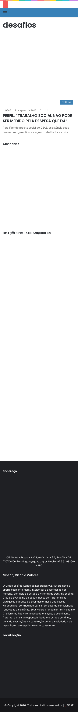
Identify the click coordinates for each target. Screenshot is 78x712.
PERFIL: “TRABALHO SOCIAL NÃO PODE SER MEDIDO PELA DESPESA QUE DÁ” (37, 118)
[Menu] (5, 14)
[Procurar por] (73, 14)
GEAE (8, 110)
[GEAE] (14, 12)
